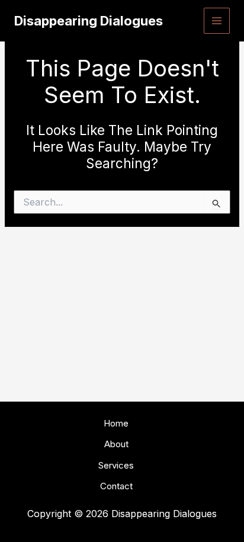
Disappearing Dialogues (88, 20)
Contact (116, 486)
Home (116, 423)
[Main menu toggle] (217, 21)
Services (116, 465)
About (116, 444)
